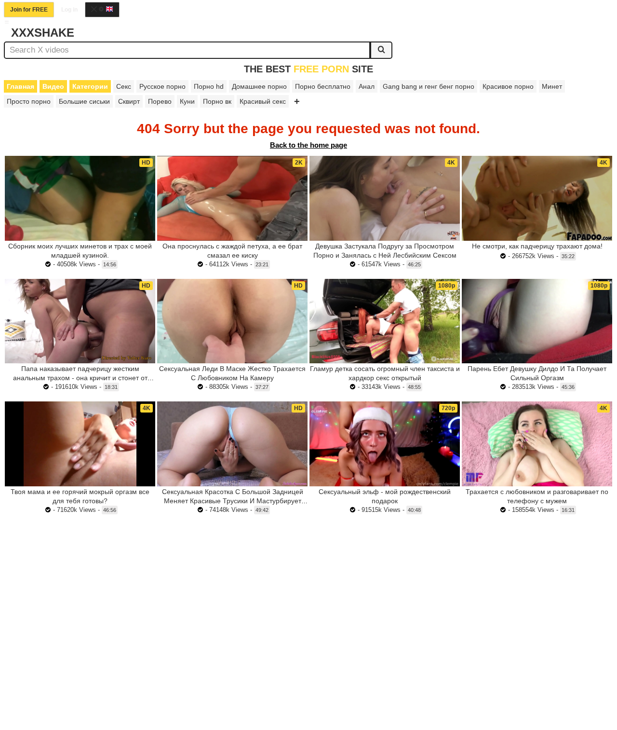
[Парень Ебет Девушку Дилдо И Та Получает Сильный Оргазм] (537, 321)
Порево (160, 101)
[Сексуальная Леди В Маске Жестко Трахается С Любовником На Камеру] (232, 321)
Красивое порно (508, 86)
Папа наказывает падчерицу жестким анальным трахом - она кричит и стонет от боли (80, 378)
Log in (69, 9)
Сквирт (129, 101)
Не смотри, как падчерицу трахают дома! (537, 246)
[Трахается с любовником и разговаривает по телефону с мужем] (537, 443)
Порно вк (217, 101)
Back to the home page (308, 145)
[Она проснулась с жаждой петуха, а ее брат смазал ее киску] (232, 198)
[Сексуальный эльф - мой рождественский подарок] (384, 443)
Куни (187, 101)
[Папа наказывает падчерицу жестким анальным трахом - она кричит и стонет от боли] (80, 321)
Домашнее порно (259, 86)
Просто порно (29, 101)
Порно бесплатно (322, 86)
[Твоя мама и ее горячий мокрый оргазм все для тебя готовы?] (80, 443)
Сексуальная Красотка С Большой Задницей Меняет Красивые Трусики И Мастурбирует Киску (232, 501)
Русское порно (162, 86)
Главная (20, 86)
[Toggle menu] (7, 22)
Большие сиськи (84, 101)
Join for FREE (29, 9)
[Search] (381, 50)
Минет (552, 86)
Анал (367, 86)
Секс (123, 86)
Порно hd (209, 86)
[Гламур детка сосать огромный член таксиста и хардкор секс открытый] (384, 321)
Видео (53, 86)
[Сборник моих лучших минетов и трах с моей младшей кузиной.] (80, 198)
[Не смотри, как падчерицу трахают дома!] (537, 198)
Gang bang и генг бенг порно (428, 86)
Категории (90, 86)
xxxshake (42, 32)
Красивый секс (263, 101)
